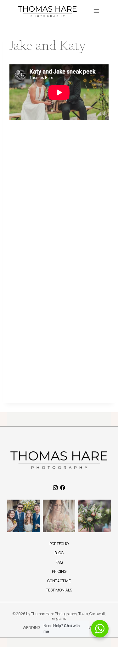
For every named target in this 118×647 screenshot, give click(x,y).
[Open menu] (96, 11)
